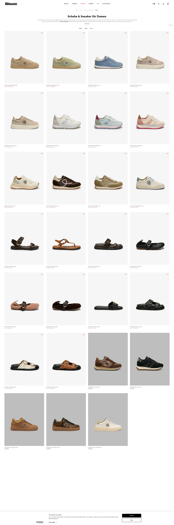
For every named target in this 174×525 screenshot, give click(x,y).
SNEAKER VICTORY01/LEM (94, 447)
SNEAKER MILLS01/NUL (94, 387)
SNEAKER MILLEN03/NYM (52, 145)
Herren (74, 3)
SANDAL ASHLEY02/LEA (52, 266)
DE (152, 3)
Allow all (132, 515)
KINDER (91, 3)
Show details (52, 522)
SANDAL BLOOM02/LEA (136, 326)
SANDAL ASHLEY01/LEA (10, 266)
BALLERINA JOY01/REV (10, 326)
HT (98, 3)
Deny (131, 520)
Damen (82, 3)
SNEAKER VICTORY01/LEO (53, 447)
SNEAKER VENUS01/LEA (10, 145)
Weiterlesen (87, 23)
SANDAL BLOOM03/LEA (94, 266)
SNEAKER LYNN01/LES (10, 206)
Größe (80, 28)
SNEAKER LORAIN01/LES (52, 206)
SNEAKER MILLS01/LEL (135, 387)
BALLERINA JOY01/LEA (135, 266)
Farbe (86, 28)
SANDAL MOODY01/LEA (94, 326)
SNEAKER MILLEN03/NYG (94, 145)
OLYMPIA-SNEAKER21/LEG (136, 206)
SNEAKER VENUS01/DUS (136, 85)
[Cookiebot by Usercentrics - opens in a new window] (40, 522)
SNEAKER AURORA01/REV (10, 85)
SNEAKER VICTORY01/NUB (11, 447)
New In (66, 3)
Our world (106, 3)
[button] (87, 23)
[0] (168, 4)
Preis (91, 28)
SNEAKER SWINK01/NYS (94, 85)
